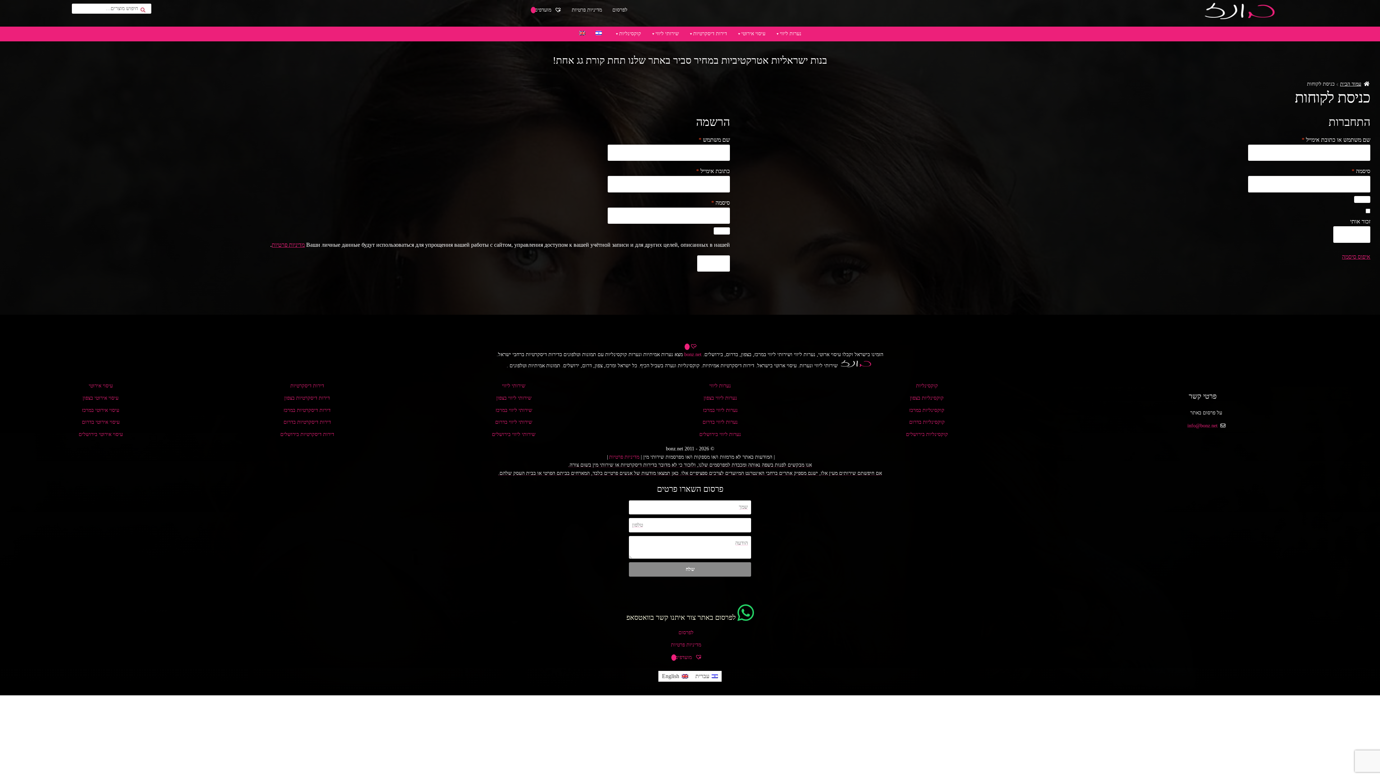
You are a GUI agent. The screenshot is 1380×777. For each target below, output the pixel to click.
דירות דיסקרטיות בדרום (307, 422)
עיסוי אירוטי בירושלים (101, 434)
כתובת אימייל (708, 171)
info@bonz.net (1202, 425)
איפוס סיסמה (1356, 257)
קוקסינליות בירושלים (927, 434)
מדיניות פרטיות (587, 10)
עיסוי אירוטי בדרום (101, 422)
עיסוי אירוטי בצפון (101, 398)
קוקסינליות (630, 33)
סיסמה (1355, 171)
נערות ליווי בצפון (720, 398)
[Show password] (1362, 199)
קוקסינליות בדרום (927, 422)
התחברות (1352, 234)
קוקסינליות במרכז (926, 410)
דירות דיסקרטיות (710, 33)
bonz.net (693, 354)
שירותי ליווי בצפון (514, 398)
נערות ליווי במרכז (720, 410)
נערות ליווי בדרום (720, 422)
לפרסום (619, 10)
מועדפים (543, 10)
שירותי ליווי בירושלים (513, 434)
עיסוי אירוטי (753, 33)
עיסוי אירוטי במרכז (100, 410)
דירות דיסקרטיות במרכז (307, 410)
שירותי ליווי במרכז (514, 410)
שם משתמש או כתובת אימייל (1330, 139)
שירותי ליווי (667, 33)
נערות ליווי (790, 33)
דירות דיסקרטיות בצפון (307, 398)
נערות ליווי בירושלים (720, 434)
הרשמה (713, 263)
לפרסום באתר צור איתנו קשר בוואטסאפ (681, 617)
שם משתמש (709, 139)
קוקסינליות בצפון (927, 398)
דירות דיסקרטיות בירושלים (307, 434)
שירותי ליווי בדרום (513, 422)
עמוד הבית (1350, 84)
